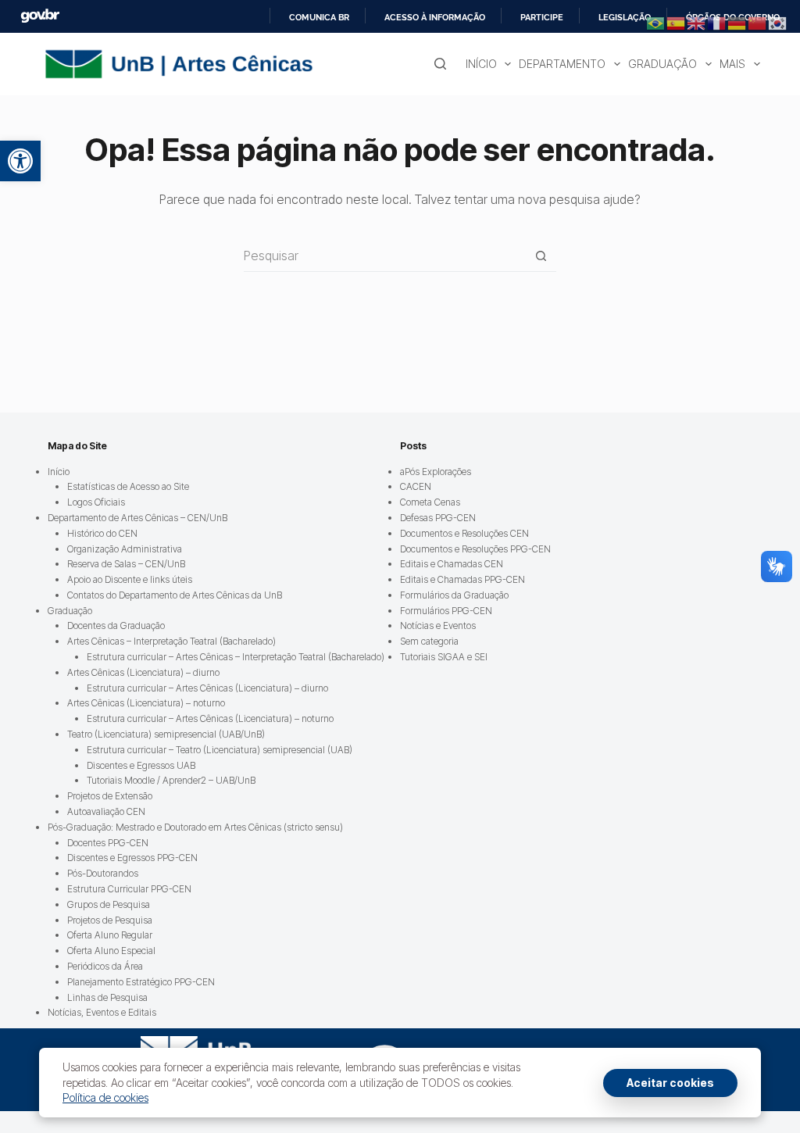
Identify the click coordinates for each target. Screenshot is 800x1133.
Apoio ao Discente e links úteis (129, 579)
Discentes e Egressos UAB (141, 765)
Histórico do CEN (102, 533)
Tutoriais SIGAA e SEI (444, 657)
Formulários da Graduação (454, 595)
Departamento (562, 63)
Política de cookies (105, 1097)
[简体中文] (758, 22)
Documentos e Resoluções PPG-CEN (475, 549)
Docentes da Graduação (116, 625)
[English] (697, 22)
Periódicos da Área (105, 966)
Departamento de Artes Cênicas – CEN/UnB (137, 518)
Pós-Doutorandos (102, 873)
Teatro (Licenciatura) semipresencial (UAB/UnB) (166, 734)
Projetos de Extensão (109, 796)
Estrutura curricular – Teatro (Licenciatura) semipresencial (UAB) (219, 750)
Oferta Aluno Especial (111, 950)
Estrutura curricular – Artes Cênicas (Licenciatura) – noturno (210, 718)
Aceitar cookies (670, 1082)
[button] (20, 161)
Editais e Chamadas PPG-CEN (462, 579)
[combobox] (385, 255)
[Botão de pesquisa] (541, 256)
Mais (732, 63)
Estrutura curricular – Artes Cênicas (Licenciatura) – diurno (207, 688)
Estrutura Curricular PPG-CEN (129, 889)
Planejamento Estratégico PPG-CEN (141, 982)
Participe (541, 17)
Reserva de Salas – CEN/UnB (126, 564)
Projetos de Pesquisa (109, 920)
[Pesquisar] (440, 64)
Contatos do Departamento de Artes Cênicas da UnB (174, 595)
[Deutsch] (737, 22)
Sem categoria (429, 641)
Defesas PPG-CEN (438, 518)
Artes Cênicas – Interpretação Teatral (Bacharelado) (171, 641)
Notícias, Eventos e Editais (102, 1012)
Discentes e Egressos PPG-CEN (132, 857)
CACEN (415, 486)
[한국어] (778, 22)
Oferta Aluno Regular (109, 935)
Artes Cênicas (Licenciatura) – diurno (143, 672)
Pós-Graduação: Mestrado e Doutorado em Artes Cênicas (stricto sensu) (195, 827)
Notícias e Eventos (438, 625)
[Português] (656, 22)
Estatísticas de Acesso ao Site (128, 486)
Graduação (662, 63)
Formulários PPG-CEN (446, 611)
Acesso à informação (434, 17)
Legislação (624, 17)
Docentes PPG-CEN (107, 843)
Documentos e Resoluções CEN (464, 533)
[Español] (676, 22)
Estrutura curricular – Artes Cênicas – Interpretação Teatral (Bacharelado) (235, 657)
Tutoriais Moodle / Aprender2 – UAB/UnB (171, 780)
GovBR (39, 16)
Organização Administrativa (124, 549)
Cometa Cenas (430, 502)
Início (481, 63)
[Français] (717, 22)
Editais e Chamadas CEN (451, 564)
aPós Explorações (435, 471)
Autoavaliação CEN (106, 811)
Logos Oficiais (96, 502)
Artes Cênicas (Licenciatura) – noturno (146, 703)
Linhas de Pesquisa (107, 997)
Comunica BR (319, 17)
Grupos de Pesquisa (108, 904)
